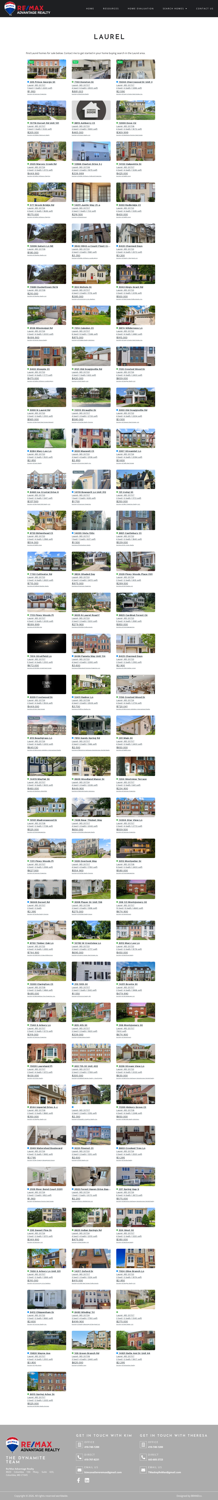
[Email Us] (79, 1470)
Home (90, 8)
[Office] (79, 1444)
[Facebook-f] (78, 1480)
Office (89, 1442)
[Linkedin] (87, 1480)
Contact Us (205, 8)
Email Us (91, 1467)
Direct (89, 1454)
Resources (111, 8)
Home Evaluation (141, 8)
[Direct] (79, 1457)
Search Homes (173, 8)
